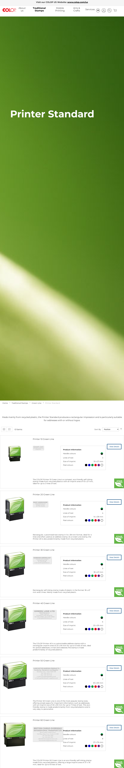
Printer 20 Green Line (43, 494)
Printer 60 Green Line (43, 720)
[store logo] (9, 10)
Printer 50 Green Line (43, 660)
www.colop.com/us (77, 2)
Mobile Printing (60, 9)
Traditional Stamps (39, 9)
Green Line (36, 403)
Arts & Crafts (76, 9)
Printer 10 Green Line (43, 439)
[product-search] (109, 10)
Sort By (97, 429)
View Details (114, 446)
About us (22, 9)
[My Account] (103, 10)
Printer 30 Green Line (43, 550)
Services (90, 9)
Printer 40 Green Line (44, 603)
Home (5, 403)
